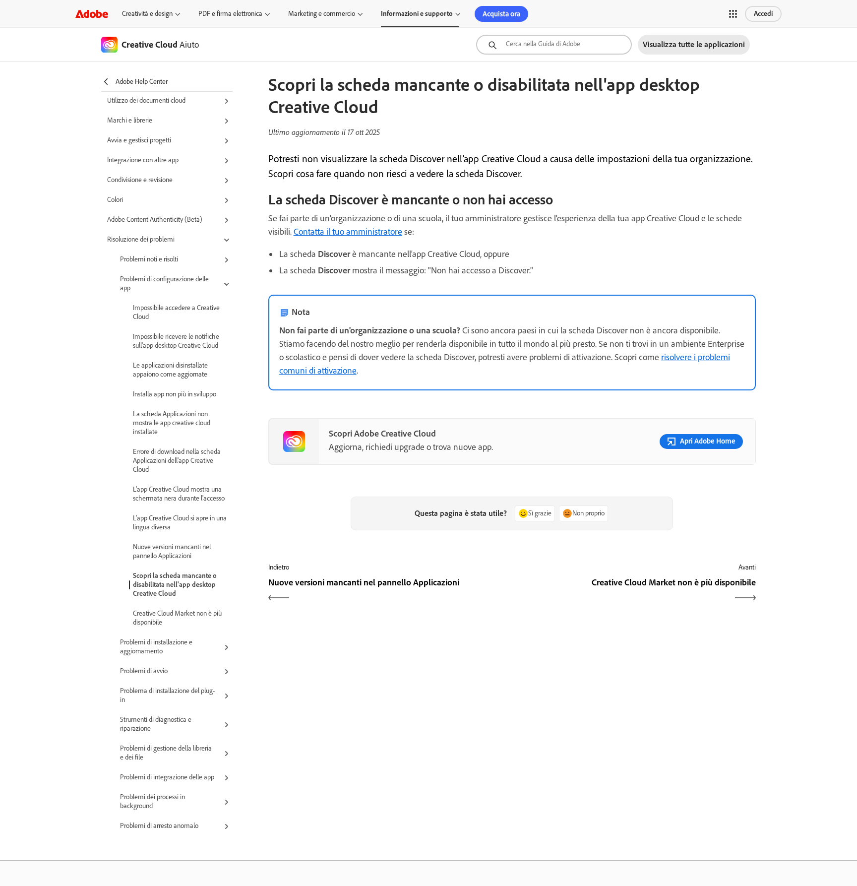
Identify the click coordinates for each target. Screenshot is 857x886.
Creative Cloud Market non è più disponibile (177, 618)
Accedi (763, 13)
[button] (733, 14)
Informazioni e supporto (417, 13)
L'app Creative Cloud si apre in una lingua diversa (180, 522)
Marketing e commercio (321, 13)
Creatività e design (147, 13)
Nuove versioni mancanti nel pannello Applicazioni (172, 551)
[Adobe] (91, 13)
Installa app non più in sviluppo (174, 394)
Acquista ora (501, 13)
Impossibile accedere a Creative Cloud (176, 312)
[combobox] (554, 45)
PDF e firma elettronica (230, 13)
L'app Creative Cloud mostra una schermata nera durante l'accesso (179, 494)
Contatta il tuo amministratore (348, 231)
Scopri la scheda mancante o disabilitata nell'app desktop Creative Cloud (175, 584)
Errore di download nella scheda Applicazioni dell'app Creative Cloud (177, 460)
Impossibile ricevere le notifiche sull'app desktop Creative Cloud (176, 341)
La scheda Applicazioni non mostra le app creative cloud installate (171, 423)
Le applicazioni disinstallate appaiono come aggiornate (170, 370)
